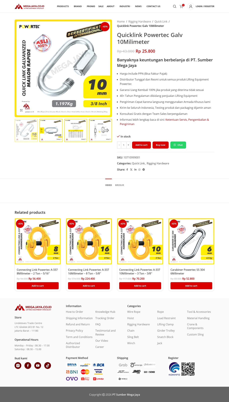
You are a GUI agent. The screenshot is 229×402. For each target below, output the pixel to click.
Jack (159, 343)
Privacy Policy (74, 330)
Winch (131, 343)
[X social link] (131, 169)
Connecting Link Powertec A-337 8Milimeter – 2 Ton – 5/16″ (37, 271)
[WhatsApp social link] (139, 169)
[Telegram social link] (143, 169)
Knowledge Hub (105, 312)
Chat (180, 144)
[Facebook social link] (127, 169)
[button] (19, 130)
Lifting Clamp (165, 324)
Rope (160, 312)
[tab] (108, 183)
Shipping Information (79, 318)
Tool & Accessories (199, 312)
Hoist (130, 318)
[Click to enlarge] (21, 110)
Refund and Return (78, 324)
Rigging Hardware (139, 21)
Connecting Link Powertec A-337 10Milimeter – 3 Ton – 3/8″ (139, 271)
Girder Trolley (166, 330)
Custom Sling (195, 334)
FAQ (97, 324)
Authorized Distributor (73, 345)
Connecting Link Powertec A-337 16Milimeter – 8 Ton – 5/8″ (88, 271)
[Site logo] (29, 6)
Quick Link (161, 21)
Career (99, 347)
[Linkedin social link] (135, 169)
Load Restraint (166, 318)
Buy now (160, 144)
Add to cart (141, 144)
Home (121, 21)
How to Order (74, 312)
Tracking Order (104, 318)
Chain (130, 330)
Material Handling (198, 318)
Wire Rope (133, 312)
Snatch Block (165, 337)
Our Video (101, 341)
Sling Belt (133, 337)
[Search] (174, 6)
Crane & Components (195, 326)
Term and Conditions (79, 337)
